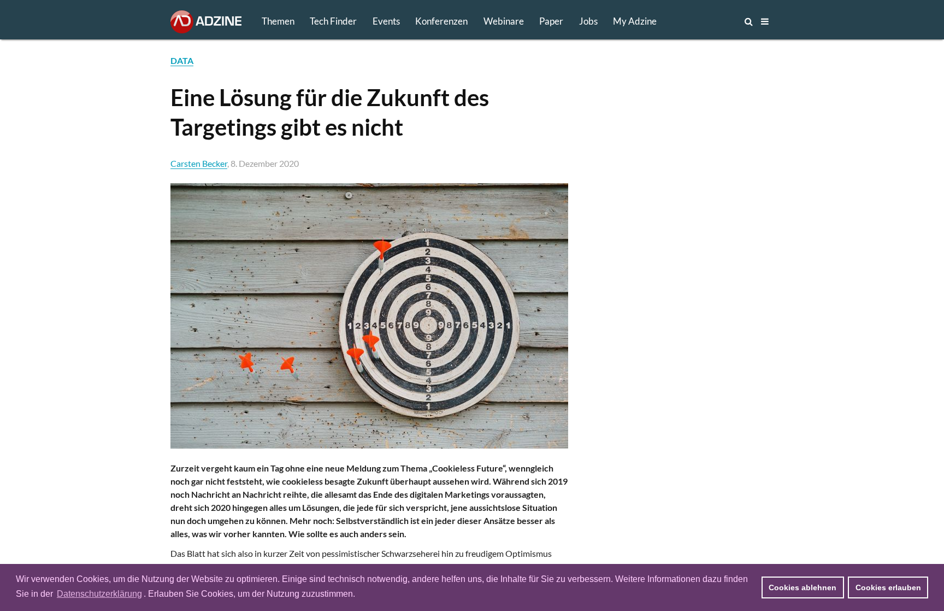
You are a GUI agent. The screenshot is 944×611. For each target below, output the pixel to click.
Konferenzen (441, 21)
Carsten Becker (198, 163)
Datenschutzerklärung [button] (99, 593)
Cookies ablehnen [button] (802, 587)
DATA (181, 60)
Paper (551, 21)
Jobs (588, 21)
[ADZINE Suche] (712, 21)
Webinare (503, 21)
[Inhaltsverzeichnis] (765, 21)
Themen (278, 21)
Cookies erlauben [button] (888, 587)
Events (386, 21)
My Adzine (635, 21)
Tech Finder (333, 21)
